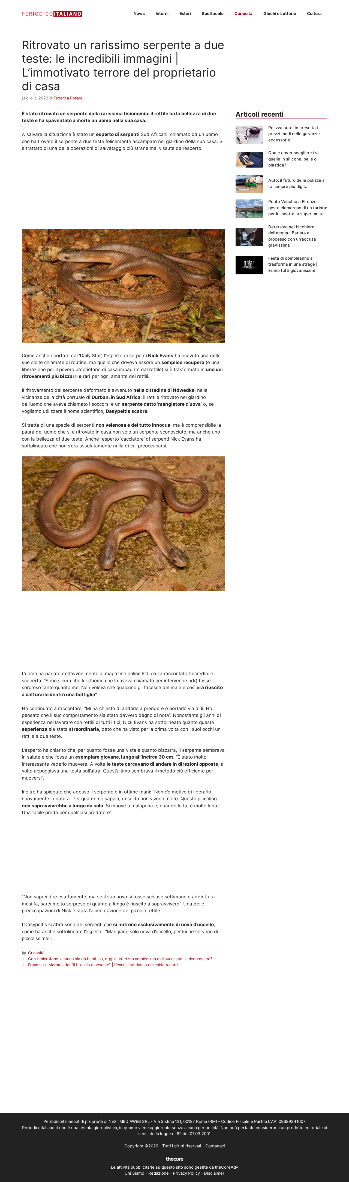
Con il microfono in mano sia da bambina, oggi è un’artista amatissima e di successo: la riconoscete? (120, 958)
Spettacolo (213, 13)
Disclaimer (214, 1173)
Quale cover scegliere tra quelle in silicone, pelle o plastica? (293, 159)
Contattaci (215, 1145)
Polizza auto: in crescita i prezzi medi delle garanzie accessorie (294, 134)
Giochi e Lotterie (279, 13)
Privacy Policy (186, 1173)
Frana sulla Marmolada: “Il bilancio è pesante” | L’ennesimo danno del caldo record (103, 964)
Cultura (314, 13)
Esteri (185, 13)
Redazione (158, 1173)
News (139, 13)
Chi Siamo (134, 1173)
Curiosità (243, 13)
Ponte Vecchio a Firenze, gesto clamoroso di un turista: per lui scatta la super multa (297, 207)
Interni (162, 13)
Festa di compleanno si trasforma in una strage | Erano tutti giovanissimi (292, 264)
